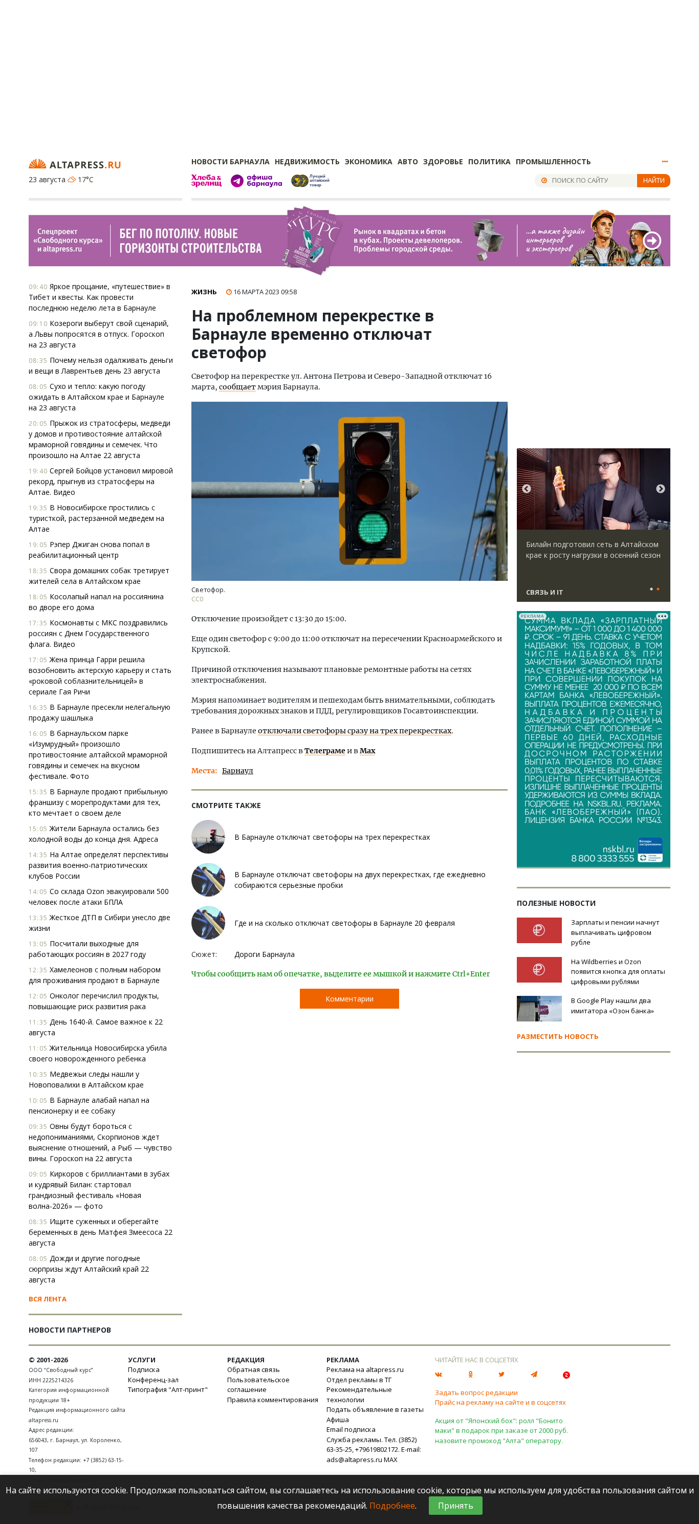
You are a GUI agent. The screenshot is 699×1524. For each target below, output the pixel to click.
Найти (654, 180)
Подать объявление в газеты (375, 1409)
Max (367, 750)
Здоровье (443, 161)
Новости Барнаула (230, 161)
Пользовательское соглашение (258, 1385)
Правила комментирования (272, 1399)
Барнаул (237, 770)
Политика (489, 161)
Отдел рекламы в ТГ (358, 1379)
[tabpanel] (593, 529)
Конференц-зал (153, 1379)
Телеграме (324, 750)
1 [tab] (651, 589)
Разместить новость (558, 1036)
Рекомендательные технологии (359, 1394)
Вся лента (48, 1298)
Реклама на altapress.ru (365, 1369)
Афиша (337, 1419)
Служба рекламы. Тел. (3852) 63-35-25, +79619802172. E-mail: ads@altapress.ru (373, 1449)
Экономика (368, 161)
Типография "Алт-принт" (168, 1389)
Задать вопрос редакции (476, 1392)
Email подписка (351, 1429)
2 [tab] (658, 589)
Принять (455, 1505)
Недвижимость (307, 161)
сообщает (237, 386)
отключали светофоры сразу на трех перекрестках (354, 730)
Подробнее (392, 1505)
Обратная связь (253, 1369)
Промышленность (553, 161)
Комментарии (349, 999)
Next (661, 489)
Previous (526, 489)
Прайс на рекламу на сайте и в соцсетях (500, 1402)
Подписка (144, 1369)
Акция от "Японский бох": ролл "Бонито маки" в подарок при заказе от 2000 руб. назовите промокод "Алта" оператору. (501, 1430)
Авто (408, 161)
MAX (391, 1459)
